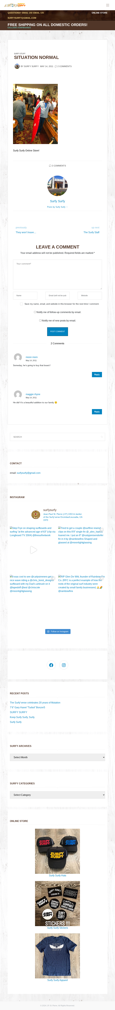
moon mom (32, 357)
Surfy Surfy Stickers (57, 928)
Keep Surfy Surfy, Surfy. (22, 717)
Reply (97, 374)
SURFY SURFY (18, 712)
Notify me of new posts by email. (59, 320)
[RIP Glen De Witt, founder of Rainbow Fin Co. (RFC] (81, 598)
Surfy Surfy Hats (57, 875)
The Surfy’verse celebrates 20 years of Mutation (35, 702)
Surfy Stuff (19, 53)
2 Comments (65, 66)
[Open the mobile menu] (107, 5)
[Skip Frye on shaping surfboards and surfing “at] (33, 549)
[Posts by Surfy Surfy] (17, 66)
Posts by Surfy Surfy (56, 207)
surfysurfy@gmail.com (22, 18)
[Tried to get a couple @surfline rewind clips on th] (81, 549)
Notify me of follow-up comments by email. (59, 312)
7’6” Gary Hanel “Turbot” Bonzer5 (27, 707)
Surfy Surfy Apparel (57, 980)
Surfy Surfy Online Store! (26, 150)
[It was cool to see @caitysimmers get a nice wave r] (33, 598)
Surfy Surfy (31, 66)
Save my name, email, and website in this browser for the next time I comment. (62, 304)
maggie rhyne (33, 394)
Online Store (99, 13)
